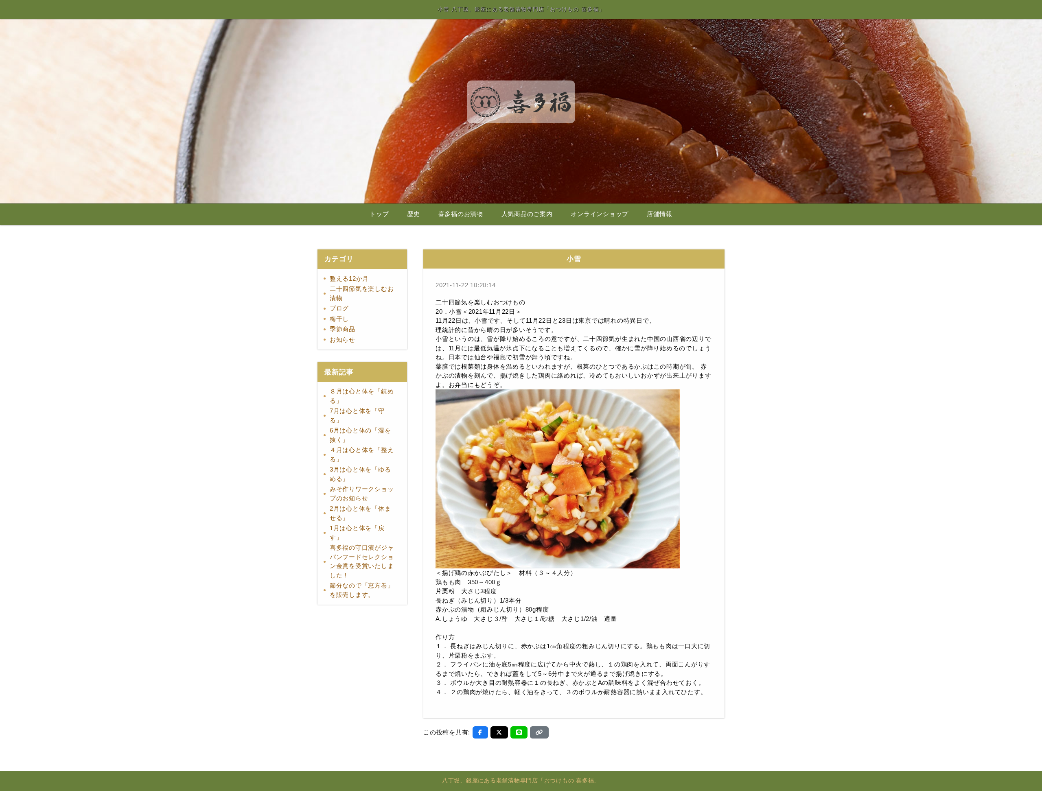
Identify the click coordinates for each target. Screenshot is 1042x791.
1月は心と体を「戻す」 (357, 532)
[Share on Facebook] (480, 732)
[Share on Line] (519, 732)
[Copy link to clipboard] (539, 732)
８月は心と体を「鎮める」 (362, 396)
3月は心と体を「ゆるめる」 (360, 474)
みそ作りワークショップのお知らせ (362, 493)
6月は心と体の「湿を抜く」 (360, 435)
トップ (379, 214)
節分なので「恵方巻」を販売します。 (362, 590)
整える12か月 (349, 278)
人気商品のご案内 (527, 214)
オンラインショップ (599, 214)
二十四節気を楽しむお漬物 (362, 293)
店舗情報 (659, 214)
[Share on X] (499, 732)
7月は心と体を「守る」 (357, 415)
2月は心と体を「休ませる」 (360, 513)
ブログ (339, 308)
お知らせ (342, 339)
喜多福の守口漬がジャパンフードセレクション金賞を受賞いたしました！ (362, 561)
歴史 (413, 214)
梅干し (339, 318)
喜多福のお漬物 (460, 214)
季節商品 (342, 329)
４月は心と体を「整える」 (362, 454)
